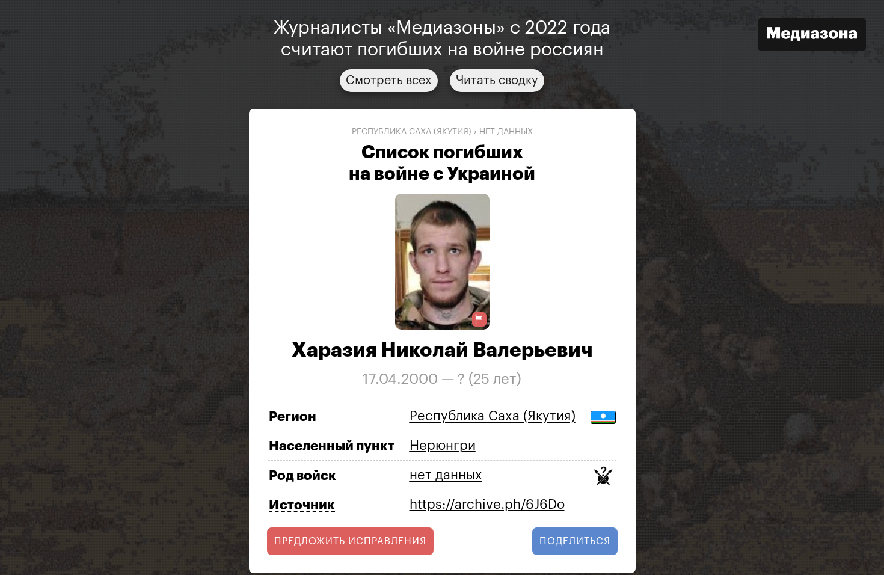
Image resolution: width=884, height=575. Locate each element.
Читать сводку (497, 81)
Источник (302, 505)
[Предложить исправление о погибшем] (479, 319)
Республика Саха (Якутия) (411, 132)
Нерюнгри (443, 445)
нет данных (506, 132)
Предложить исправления (350, 541)
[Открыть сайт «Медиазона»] (812, 36)
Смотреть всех (389, 81)
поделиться (574, 541)
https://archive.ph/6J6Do (487, 504)
